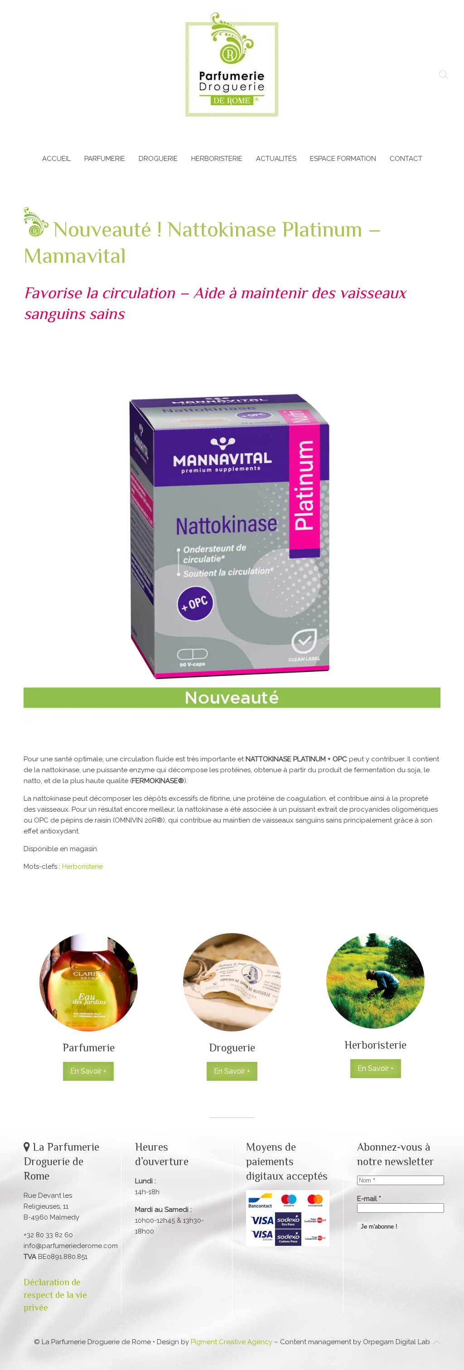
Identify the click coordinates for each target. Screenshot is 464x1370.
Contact (406, 159)
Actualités (276, 159)
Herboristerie (216, 159)
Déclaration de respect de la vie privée (55, 1294)
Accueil (56, 159)
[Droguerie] (232, 1005)
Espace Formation (343, 159)
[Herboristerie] (375, 1005)
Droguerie (158, 159)
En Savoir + (88, 1071)
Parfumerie (104, 159)
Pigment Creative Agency (231, 1342)
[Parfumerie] (89, 1005)
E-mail (369, 1199)
